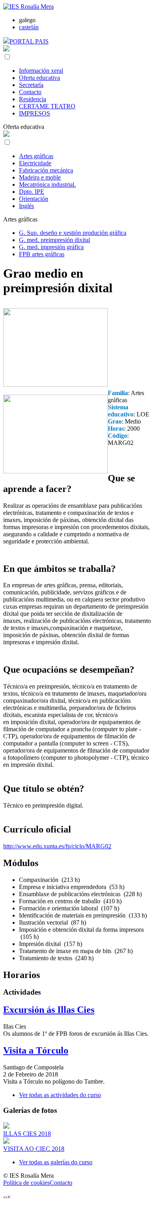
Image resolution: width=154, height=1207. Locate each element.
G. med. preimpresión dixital (54, 239)
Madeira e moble (40, 177)
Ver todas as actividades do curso (60, 1095)
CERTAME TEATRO (47, 106)
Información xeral (41, 70)
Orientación (33, 198)
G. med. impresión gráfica (51, 247)
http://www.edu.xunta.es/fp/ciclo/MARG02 (57, 846)
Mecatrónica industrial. (47, 184)
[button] (7, 56)
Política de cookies (26, 1182)
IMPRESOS (34, 113)
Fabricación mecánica (46, 170)
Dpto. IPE (31, 191)
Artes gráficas (36, 156)
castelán (29, 27)
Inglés (26, 205)
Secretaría (31, 84)
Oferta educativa (39, 77)
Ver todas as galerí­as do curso (55, 1162)
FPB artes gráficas (41, 254)
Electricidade (35, 163)
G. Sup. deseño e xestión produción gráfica (72, 232)
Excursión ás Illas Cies (48, 1010)
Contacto (30, 92)
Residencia (32, 99)
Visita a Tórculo (35, 1050)
